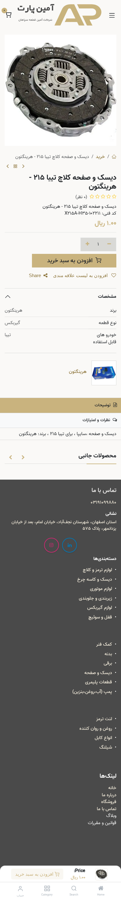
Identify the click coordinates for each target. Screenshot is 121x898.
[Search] (74, 889)
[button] (23, 457)
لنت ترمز (104, 719)
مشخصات (107, 296)
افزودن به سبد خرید (35, 874)
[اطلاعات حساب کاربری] (20, 889)
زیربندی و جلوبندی (95, 598)
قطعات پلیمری (98, 682)
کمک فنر (104, 644)
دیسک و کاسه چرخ (94, 579)
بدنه (108, 654)
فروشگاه (108, 802)
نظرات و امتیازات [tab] (97, 420)
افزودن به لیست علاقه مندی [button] (81, 275)
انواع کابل (103, 738)
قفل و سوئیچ (100, 617)
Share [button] (35, 275)
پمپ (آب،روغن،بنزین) (92, 691)
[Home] (101, 889)
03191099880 (103, 502)
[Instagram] (51, 545)
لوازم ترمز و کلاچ (97, 570)
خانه (112, 788)
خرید (100, 156)
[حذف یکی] (109, 244)
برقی (108, 663)
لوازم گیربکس (99, 607)
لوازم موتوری (101, 588)
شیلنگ (105, 747)
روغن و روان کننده (95, 728)
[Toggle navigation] (112, 15)
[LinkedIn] (69, 545)
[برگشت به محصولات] (15, 167)
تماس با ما (106, 809)
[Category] (47, 889)
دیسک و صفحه (98, 673)
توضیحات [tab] (103, 405)
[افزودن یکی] (87, 244)
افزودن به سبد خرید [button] (70, 260)
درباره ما (109, 795)
